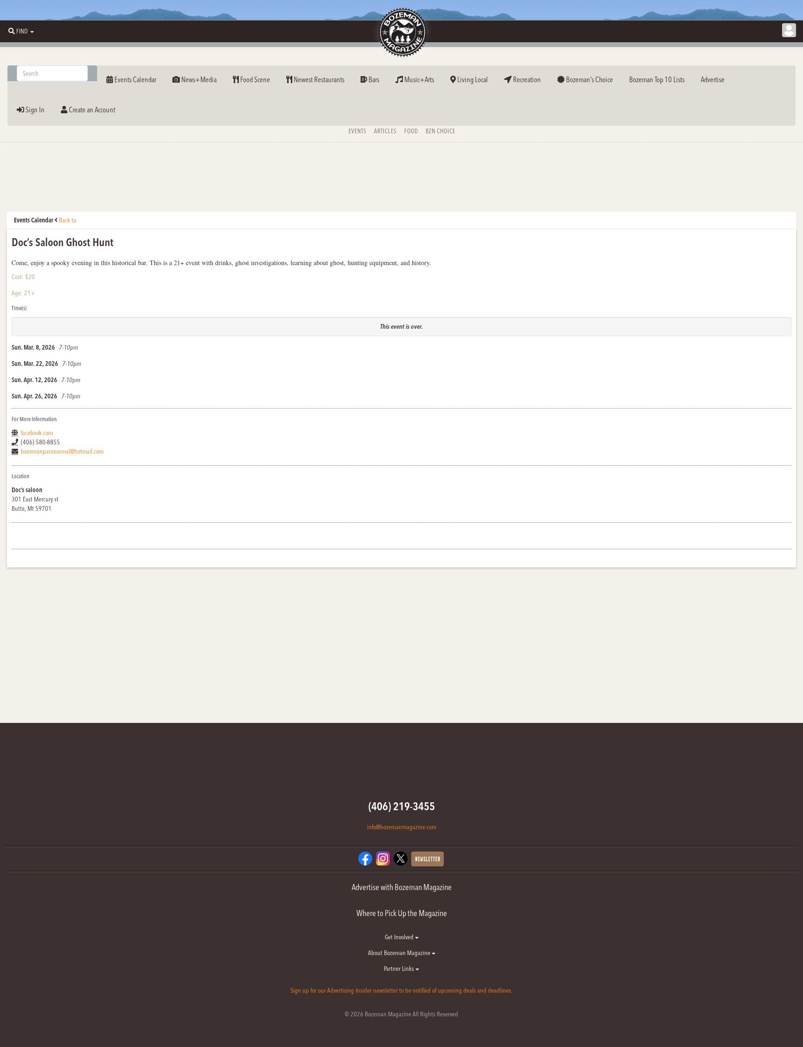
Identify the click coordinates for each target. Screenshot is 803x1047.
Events (358, 131)
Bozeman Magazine (401, 32)
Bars (373, 79)
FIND (22, 31)
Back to (67, 220)
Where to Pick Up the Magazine (401, 913)
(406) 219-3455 (402, 806)
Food (411, 131)
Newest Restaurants (318, 79)
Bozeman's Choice (589, 79)
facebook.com (37, 433)
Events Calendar (134, 79)
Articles (385, 131)
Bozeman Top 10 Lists (657, 79)
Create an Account (91, 109)
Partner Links (399, 968)
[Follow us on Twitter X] (401, 858)
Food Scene (254, 79)
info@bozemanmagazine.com (401, 827)
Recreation (526, 79)
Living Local (472, 79)
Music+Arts (418, 79)
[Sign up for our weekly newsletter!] (427, 858)
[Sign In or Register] (789, 30)
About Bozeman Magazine (400, 953)
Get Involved (400, 937)
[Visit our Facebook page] (365, 858)
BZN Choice (440, 131)
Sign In (34, 109)
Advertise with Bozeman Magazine (402, 887)
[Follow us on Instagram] (383, 858)
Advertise (712, 79)
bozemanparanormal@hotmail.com (62, 451)
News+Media (198, 79)
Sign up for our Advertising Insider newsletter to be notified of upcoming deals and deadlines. (401, 990)
